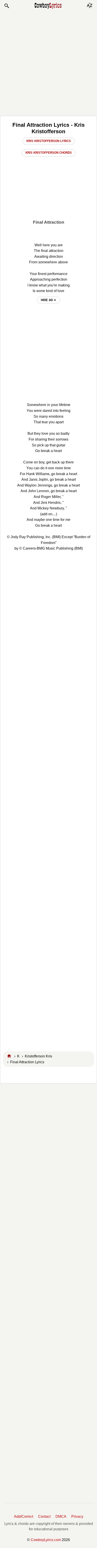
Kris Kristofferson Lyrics (48, 141)
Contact (44, 1516)
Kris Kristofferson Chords (48, 152)
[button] (6, 6)
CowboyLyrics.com (46, 1540)
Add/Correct (23, 1516)
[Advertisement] (48, 62)
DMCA (60, 1516)
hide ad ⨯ (48, 300)
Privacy (77, 1516)
